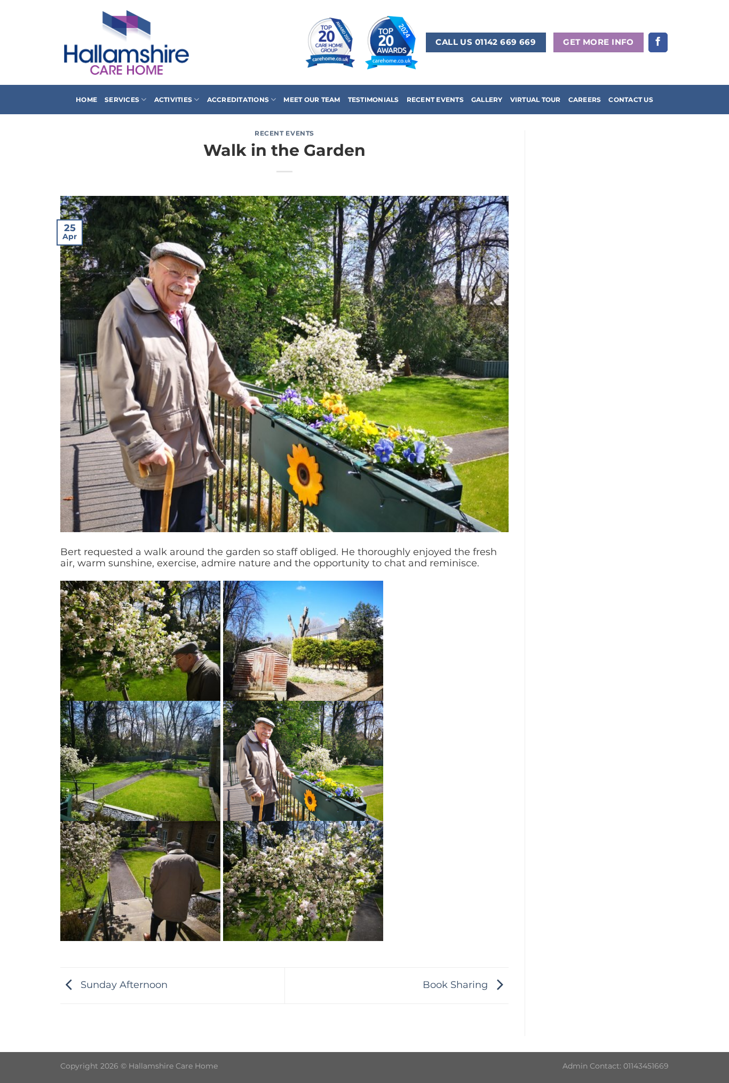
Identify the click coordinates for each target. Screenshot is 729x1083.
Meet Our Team (311, 100)
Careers (584, 100)
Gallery (487, 100)
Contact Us (630, 100)
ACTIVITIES (173, 100)
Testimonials (373, 100)
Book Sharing (456, 984)
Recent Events (435, 100)
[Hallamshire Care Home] (126, 42)
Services (122, 100)
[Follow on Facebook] (658, 42)
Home (86, 100)
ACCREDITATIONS (238, 100)
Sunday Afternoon (123, 984)
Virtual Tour (535, 100)
